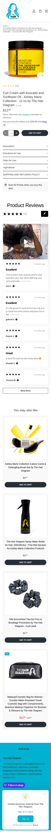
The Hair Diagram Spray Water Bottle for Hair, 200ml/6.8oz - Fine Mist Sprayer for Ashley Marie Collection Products (25, 545)
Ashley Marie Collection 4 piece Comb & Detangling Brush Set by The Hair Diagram (25, 467)
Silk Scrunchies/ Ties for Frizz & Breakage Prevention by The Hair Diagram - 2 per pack (25, 622)
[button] (40, 11)
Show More (25, 281)
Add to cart (35, 133)
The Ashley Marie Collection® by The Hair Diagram (22, 28)
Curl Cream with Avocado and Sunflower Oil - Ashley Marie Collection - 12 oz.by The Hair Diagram (25, 31)
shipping (26, 114)
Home (5, 26)
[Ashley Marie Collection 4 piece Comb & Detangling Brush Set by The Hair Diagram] (25, 438)
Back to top (24, 749)
